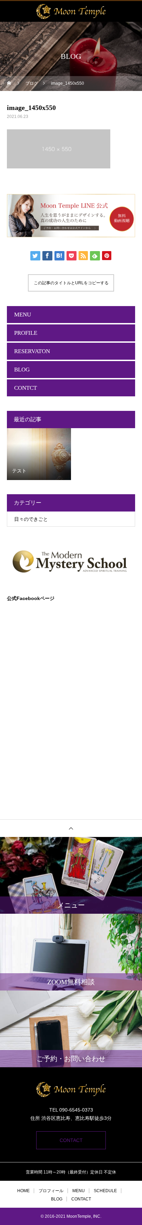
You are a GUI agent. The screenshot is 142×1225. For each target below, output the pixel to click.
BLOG (22, 369)
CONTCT (25, 388)
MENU (22, 314)
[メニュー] (131, 11)
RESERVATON (32, 351)
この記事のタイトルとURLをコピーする (71, 282)
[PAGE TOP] (71, 828)
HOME (23, 1190)
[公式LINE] (71, 215)
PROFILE (25, 333)
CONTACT (71, 1140)
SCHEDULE (105, 1190)
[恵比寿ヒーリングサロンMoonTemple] (71, 1089)
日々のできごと (31, 519)
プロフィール (51, 1190)
